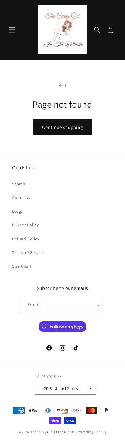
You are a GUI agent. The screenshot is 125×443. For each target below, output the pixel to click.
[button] (12, 29)
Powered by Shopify (91, 432)
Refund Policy (25, 239)
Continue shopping (62, 127)
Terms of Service (28, 252)
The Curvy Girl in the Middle (53, 432)
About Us (21, 197)
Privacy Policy (25, 225)
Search (18, 184)
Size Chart (22, 266)
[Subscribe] (97, 305)
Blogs (17, 211)
